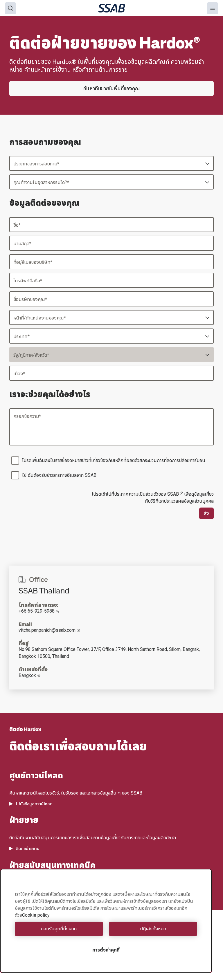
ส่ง (206, 513)
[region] (106, 921)
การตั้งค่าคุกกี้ (106, 950)
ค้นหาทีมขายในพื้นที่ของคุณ (111, 88)
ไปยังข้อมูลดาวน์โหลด (34, 803)
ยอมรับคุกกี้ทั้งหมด (59, 929)
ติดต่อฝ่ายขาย (27, 848)
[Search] (10, 8)
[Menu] (212, 8)
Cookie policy (36, 915)
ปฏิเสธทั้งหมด (153, 929)
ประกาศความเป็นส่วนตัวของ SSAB (146, 494)
